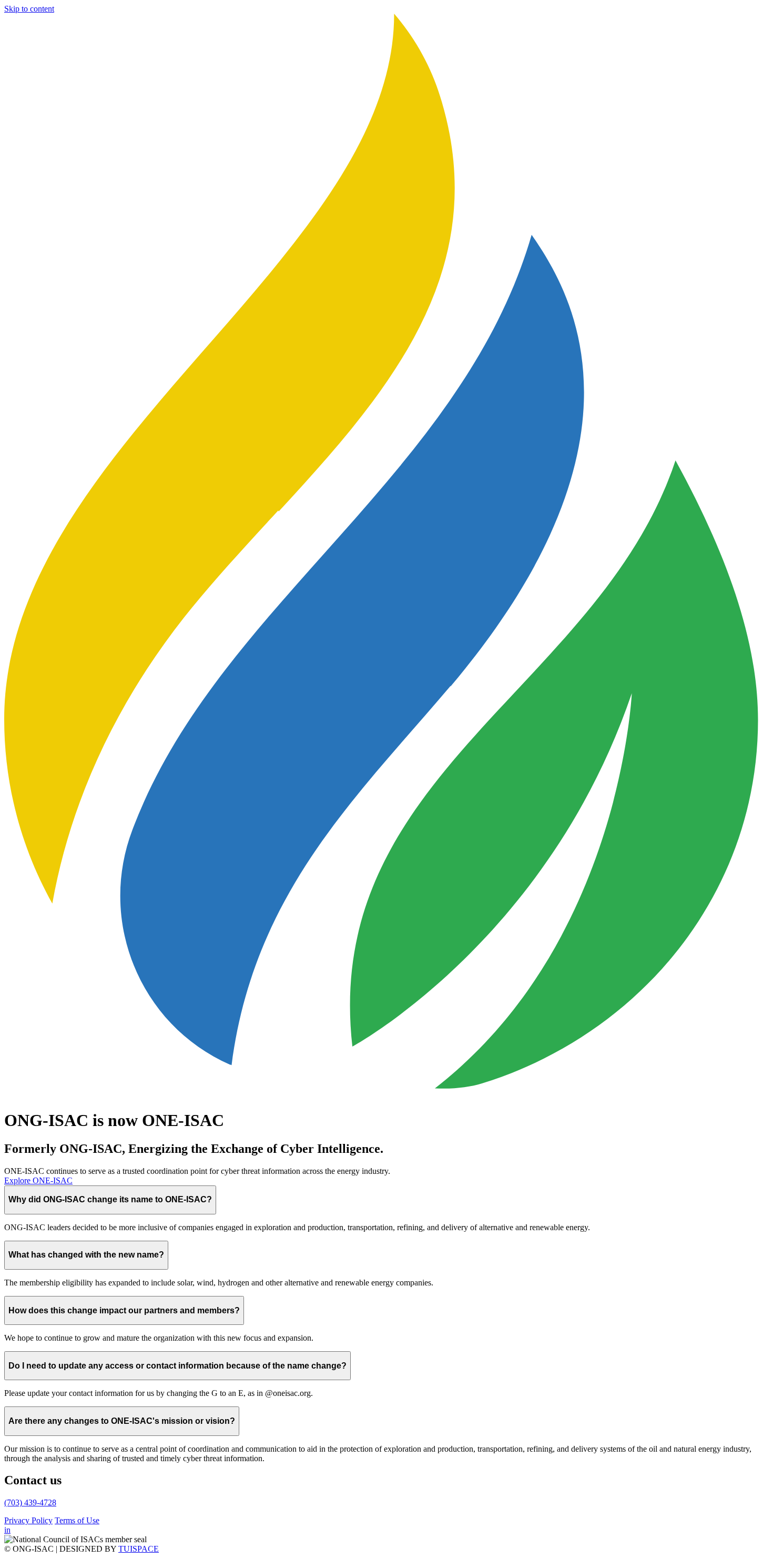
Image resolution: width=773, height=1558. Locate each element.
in (7, 1529)
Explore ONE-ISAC (38, 1180)
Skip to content (29, 8)
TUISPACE (138, 1548)
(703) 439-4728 (30, 1502)
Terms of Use (77, 1520)
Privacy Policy (28, 1520)
